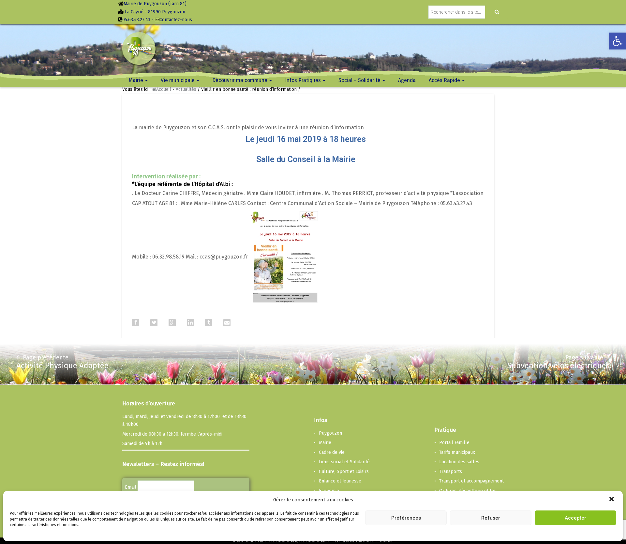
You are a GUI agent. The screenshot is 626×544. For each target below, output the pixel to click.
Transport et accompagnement (471, 481)
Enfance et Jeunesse (340, 481)
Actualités (186, 89)
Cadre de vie (332, 452)
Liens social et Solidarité (344, 462)
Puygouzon (330, 433)
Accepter (575, 518)
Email (130, 487)
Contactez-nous (175, 19)
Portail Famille (454, 442)
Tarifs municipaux (457, 452)
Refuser (490, 518)
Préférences (406, 518)
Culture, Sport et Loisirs (344, 471)
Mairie (325, 442)
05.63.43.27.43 (136, 19)
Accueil (163, 89)
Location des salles (459, 462)
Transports (450, 471)
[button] (612, 500)
